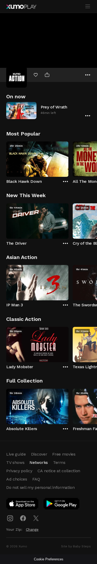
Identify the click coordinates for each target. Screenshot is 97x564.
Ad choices (16, 479)
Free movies (63, 454)
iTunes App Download (22, 504)
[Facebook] (23, 518)
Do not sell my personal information (40, 487)
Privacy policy (19, 470)
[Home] (21, 7)
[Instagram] (10, 518)
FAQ (36, 479)
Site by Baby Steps (76, 546)
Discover (39, 454)
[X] (36, 518)
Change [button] (32, 529)
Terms (59, 462)
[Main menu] (88, 6)
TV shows (15, 462)
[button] (48, 110)
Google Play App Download (61, 504)
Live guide (16, 454)
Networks (38, 462)
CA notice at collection (59, 470)
